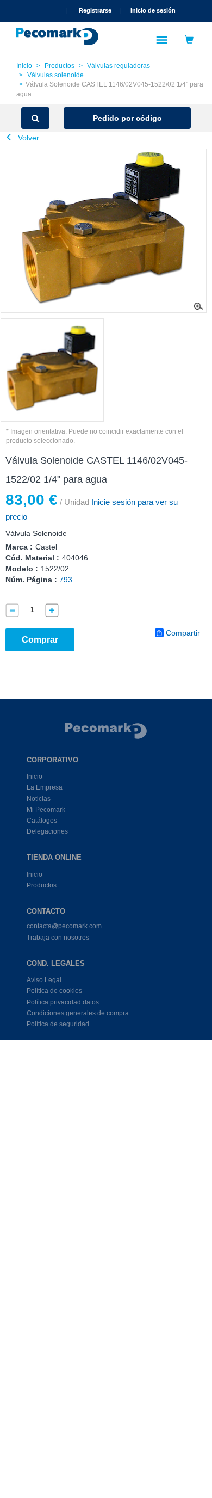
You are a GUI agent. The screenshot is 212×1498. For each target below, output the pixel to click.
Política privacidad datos (63, 1002)
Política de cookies (54, 991)
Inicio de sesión (153, 10)
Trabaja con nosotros (58, 937)
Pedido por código (127, 118)
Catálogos (42, 820)
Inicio (24, 66)
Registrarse (95, 10)
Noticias (39, 799)
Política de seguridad (58, 1024)
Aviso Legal (44, 980)
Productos (59, 66)
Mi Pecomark (46, 809)
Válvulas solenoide (55, 75)
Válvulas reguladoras (118, 66)
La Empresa (45, 787)
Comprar (40, 639)
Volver (27, 137)
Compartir (183, 632)
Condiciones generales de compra (78, 1013)
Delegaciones (47, 831)
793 (65, 579)
